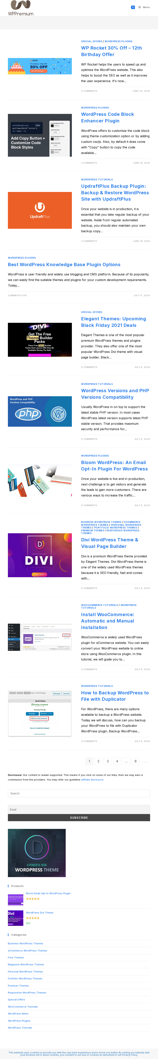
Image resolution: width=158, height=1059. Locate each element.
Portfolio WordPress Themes (115, 527)
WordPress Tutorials (97, 179)
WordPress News (18, 1013)
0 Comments (89, 91)
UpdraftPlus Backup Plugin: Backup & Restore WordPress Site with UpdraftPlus (115, 192)
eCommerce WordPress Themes (27, 950)
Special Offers (91, 41)
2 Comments (89, 162)
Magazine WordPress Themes (26, 964)
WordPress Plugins (118, 41)
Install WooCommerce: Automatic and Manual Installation (107, 621)
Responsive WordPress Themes (110, 532)
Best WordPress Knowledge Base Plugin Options (64, 264)
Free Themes (16, 957)
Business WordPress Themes (101, 522)
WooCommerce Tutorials (99, 605)
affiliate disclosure (92, 779)
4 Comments (89, 741)
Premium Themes (92, 530)
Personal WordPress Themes (25, 971)
